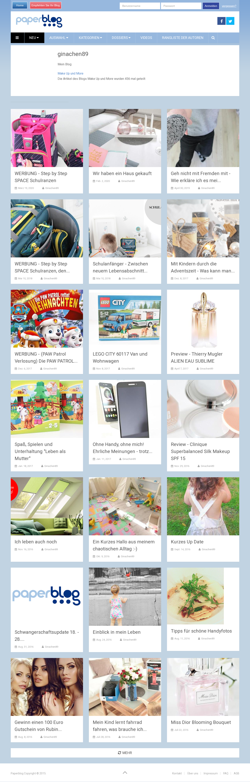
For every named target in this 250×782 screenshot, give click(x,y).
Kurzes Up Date (187, 542)
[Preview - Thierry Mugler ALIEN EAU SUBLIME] (203, 319)
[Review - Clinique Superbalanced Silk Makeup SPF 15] (203, 409)
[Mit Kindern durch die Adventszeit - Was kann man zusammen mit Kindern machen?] (203, 228)
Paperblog (17, 773)
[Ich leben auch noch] (47, 506)
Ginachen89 (52, 188)
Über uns (192, 773)
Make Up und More (70, 73)
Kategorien (89, 38)
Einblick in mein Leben (117, 632)
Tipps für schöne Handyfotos (201, 631)
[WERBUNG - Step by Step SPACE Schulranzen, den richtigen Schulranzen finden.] (47, 228)
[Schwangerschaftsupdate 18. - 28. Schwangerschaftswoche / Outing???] (47, 597)
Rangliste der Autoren (183, 38)
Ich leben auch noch (36, 542)
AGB (236, 773)
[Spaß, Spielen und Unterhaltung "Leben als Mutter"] (47, 409)
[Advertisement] (140, 21)
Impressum (211, 773)
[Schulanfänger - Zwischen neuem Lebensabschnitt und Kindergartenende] (125, 228)
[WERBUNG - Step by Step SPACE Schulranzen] (47, 138)
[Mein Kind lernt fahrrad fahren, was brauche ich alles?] (125, 687)
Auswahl (57, 38)
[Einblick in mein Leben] (125, 597)
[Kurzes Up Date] (203, 506)
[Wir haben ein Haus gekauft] (125, 138)
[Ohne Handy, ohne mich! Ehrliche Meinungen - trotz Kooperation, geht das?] (125, 409)
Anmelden (211, 5)
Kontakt (177, 773)
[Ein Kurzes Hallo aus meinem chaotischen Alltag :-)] (125, 506)
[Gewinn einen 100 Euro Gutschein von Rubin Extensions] (47, 687)
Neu (33, 38)
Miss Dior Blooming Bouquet (201, 722)
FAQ (225, 773)
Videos (146, 38)
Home (20, 5)
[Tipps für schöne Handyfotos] (195, 596)
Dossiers (120, 38)
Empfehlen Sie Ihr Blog (45, 5)
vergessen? (229, 5)
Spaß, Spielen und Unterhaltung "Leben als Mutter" (40, 451)
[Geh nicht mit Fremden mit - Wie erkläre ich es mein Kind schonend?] (203, 138)
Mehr (127, 753)
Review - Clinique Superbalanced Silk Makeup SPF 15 (200, 451)
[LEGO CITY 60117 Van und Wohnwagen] (125, 319)
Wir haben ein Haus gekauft (122, 173)
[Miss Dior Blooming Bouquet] (203, 687)
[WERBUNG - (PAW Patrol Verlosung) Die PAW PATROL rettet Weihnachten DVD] (47, 319)
